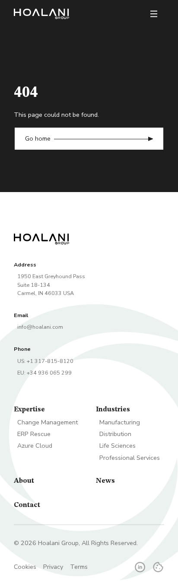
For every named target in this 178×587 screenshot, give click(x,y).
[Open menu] (153, 13)
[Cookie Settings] (158, 567)
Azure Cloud (34, 445)
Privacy (53, 567)
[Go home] (41, 14)
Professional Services (129, 457)
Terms (79, 567)
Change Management (47, 422)
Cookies (25, 567)
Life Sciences (117, 445)
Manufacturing (119, 422)
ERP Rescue (34, 434)
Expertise (29, 409)
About (24, 481)
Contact (27, 505)
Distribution (115, 434)
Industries (113, 409)
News (105, 481)
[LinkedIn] (140, 567)
